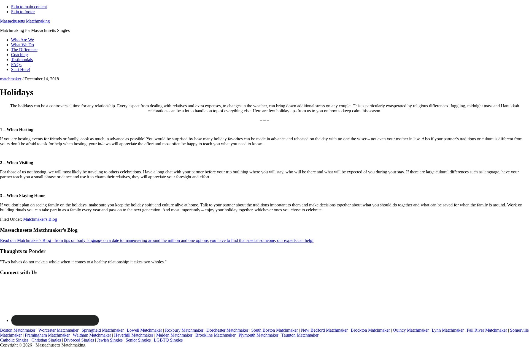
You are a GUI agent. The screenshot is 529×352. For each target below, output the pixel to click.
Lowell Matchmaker (144, 330)
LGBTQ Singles (168, 340)
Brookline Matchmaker (215, 335)
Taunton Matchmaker (300, 335)
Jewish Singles (110, 340)
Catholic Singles (14, 340)
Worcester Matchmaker (58, 330)
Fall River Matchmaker (487, 330)
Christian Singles (46, 340)
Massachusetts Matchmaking (25, 21)
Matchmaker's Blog (40, 219)
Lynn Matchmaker (448, 330)
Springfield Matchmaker (103, 330)
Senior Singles (138, 340)
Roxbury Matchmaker (184, 330)
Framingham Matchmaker (47, 335)
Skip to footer (23, 11)
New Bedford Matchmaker (324, 330)
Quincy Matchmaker (411, 330)
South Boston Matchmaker (274, 330)
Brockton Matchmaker (370, 330)
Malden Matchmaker (174, 335)
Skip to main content (29, 6)
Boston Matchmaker (17, 330)
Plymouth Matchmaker (258, 335)
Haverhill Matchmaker (133, 335)
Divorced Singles (79, 340)
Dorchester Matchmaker (227, 330)
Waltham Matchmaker (92, 335)
